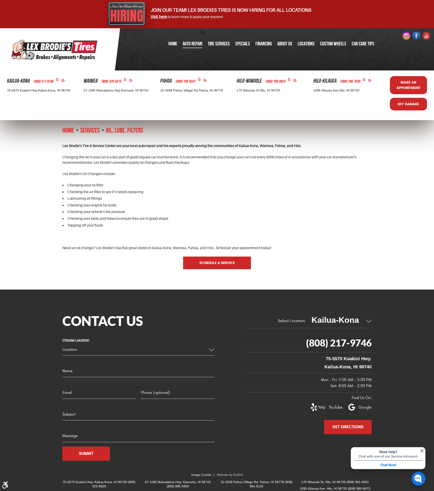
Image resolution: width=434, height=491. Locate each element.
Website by (230, 475)
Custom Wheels (333, 43)
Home (172, 43)
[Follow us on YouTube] (426, 36)
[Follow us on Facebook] (416, 36)
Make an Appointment (408, 85)
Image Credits (201, 475)
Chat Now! (388, 465)
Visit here (159, 16)
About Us (284, 43)
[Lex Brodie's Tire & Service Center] (54, 49)
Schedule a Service (217, 263)
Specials (242, 43)
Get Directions (347, 426)
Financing (263, 43)
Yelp (58, 80)
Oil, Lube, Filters (124, 130)
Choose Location (75, 340)
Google (64, 81)
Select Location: (292, 320)
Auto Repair (192, 43)
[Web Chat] (418, 479)
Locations (306, 43)
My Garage (408, 104)
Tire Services (219, 43)
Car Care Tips (363, 43)
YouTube (333, 407)
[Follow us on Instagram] (406, 36)
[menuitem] (172, 43)
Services (90, 130)
